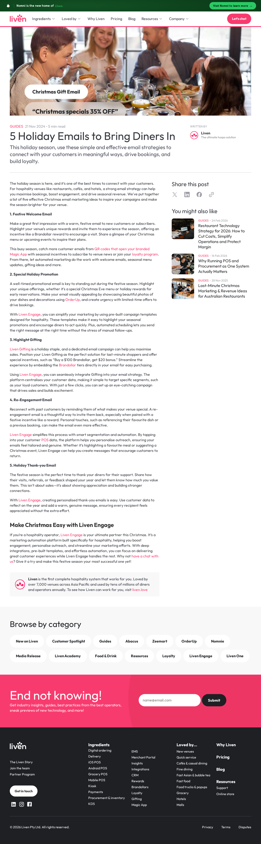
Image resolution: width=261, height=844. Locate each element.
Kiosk (92, 786)
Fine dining (184, 769)
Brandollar (67, 365)
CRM (135, 775)
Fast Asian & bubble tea (193, 775)
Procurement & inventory (106, 798)
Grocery (183, 793)
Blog (220, 769)
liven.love (140, 589)
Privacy (207, 827)
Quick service (186, 757)
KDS (91, 804)
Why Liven (226, 744)
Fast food (183, 781)
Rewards (138, 781)
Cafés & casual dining (192, 763)
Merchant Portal (143, 757)
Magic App (139, 805)
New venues (185, 751)
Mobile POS (96, 780)
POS (45, 440)
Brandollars (140, 787)
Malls (180, 805)
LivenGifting (20, 349)
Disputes (245, 827)
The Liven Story (21, 762)
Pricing (223, 757)
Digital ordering (99, 750)
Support (222, 788)
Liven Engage (30, 314)
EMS (135, 751)
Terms (225, 827)
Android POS (97, 768)
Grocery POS (97, 774)
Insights (137, 763)
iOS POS (94, 762)
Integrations (140, 769)
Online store (225, 794)
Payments (95, 792)
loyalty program (145, 254)
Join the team (20, 768)
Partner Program (22, 774)
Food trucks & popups (192, 787)
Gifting (137, 799)
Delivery (94, 756)
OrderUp (72, 299)
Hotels (181, 799)
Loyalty (137, 793)
